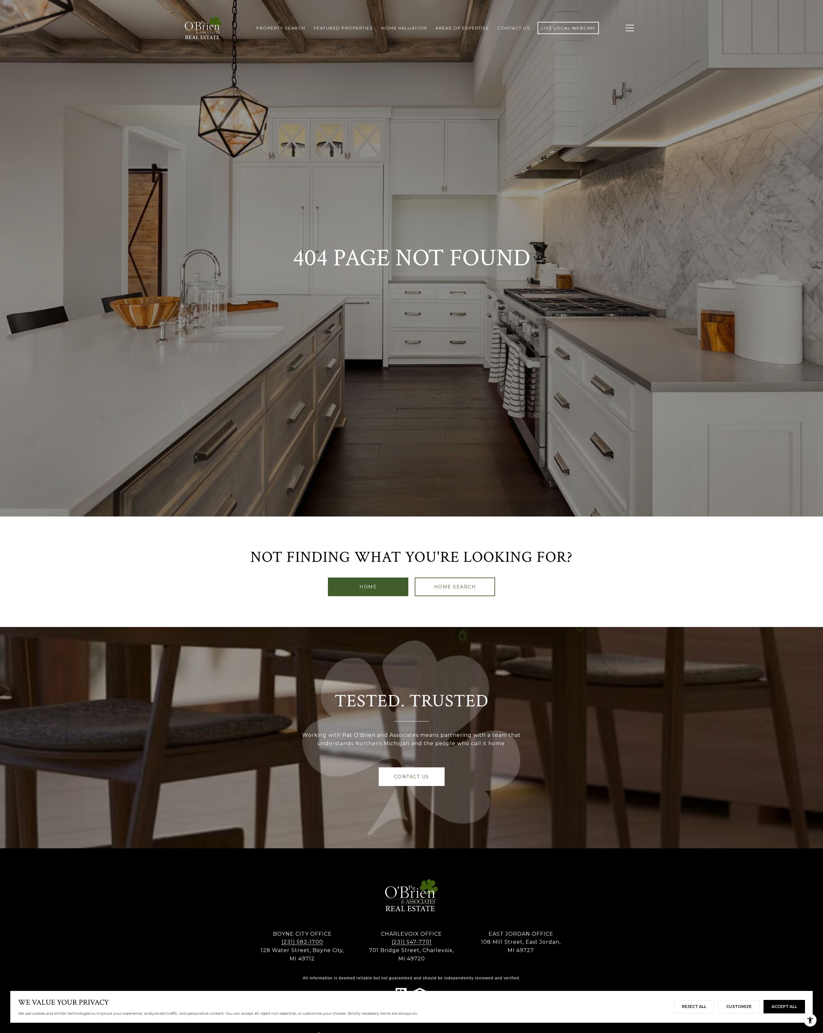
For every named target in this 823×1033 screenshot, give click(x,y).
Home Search (455, 587)
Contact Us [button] (411, 777)
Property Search (280, 28)
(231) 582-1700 (302, 942)
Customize (739, 1006)
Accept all (784, 1006)
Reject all (694, 1006)
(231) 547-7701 (412, 942)
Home (368, 587)
